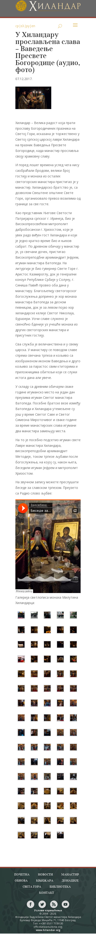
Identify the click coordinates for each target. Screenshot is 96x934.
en (33, 26)
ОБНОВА (21, 880)
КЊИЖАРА (44, 880)
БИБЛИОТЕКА (60, 886)
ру (28, 26)
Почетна (22, 874)
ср (17, 26)
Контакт (46, 892)
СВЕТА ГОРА (32, 886)
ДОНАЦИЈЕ (70, 880)
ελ (22, 26)
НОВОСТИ (45, 874)
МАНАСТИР (70, 874)
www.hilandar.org (48, 930)
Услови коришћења (48, 910)
